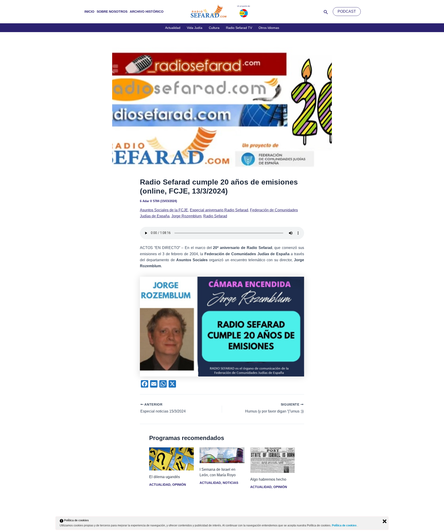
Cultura (214, 28)
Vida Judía (194, 28)
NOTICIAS (230, 483)
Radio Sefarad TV (239, 28)
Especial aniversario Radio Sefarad (219, 210)
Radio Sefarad (215, 216)
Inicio (89, 11)
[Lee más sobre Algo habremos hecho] (272, 460)
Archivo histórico (146, 11)
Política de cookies (344, 525)
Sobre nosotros (112, 11)
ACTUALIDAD (159, 484)
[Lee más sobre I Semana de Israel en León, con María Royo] (222, 455)
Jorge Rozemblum (186, 216)
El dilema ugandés (164, 477)
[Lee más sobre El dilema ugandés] (171, 459)
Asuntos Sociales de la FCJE (164, 210)
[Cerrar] (384, 521)
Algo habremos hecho (268, 479)
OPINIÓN (179, 484)
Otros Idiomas (269, 28)
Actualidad (172, 28)
